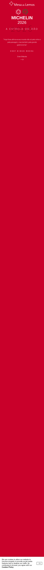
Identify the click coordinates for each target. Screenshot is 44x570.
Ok (40, 563)
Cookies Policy (7, 567)
